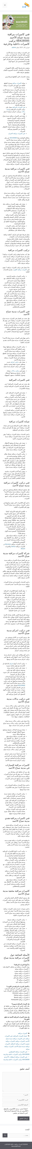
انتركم (11, 663)
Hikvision (8, 544)
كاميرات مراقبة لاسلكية (18, 1044)
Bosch (23, 548)
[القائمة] (5, 5)
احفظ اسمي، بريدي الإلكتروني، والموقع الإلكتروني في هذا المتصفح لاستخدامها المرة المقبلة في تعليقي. (16, 1111)
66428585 (13, 138)
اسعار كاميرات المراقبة (20, 1036)
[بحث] (5, 1135)
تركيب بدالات (15, 371)
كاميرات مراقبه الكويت (20, 269)
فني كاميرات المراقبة (18, 107)
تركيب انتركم (15, 362)
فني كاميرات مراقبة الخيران (16, 133)
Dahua (13, 546)
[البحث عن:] (18, 1135)
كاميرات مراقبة (16, 83)
